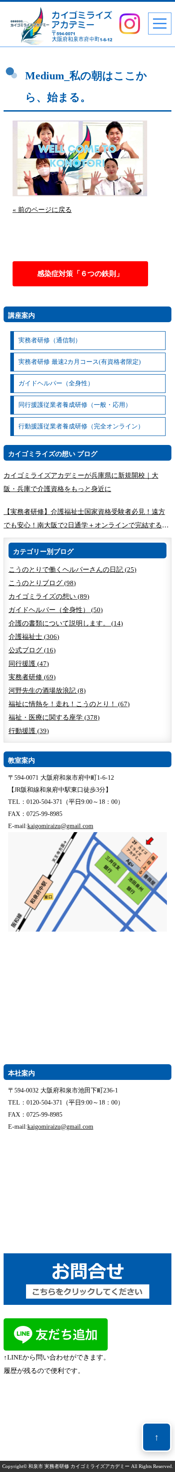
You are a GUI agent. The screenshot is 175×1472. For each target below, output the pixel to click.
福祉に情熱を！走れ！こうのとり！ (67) (69, 704)
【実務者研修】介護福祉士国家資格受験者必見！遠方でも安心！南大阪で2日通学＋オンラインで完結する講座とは (86, 520)
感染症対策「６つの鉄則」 (80, 273)
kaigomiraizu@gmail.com (60, 826)
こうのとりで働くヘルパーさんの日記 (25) (72, 569)
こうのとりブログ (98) (42, 583)
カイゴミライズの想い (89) (49, 596)
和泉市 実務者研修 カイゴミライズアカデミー (79, 1466)
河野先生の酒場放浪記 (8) (47, 690)
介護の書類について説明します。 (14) (66, 623)
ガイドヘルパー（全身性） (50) (56, 609)
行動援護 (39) (29, 730)
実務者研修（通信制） (49, 340)
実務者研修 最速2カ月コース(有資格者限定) (79, 361)
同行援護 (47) (29, 663)
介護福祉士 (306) (34, 636)
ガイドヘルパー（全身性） (56, 383)
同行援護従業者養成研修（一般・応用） (74, 404)
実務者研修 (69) (32, 677)
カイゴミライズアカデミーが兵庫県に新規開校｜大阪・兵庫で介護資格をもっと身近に (81, 482)
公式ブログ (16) (32, 650)
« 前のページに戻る (42, 209)
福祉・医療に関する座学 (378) (54, 717)
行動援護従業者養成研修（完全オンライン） (81, 426)
